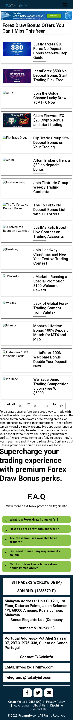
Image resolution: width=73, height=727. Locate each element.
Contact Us (38, 709)
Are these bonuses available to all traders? (33, 540)
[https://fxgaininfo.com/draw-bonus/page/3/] (54, 404)
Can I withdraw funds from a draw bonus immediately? (33, 566)
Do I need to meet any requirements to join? (35, 553)
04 (46, 406)
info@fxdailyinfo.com (35, 667)
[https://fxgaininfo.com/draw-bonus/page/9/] (62, 406)
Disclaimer (57, 705)
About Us (39, 705)
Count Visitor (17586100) (24, 702)
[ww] (36, 15)
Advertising (21, 705)
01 (20, 406)
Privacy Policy (55, 702)
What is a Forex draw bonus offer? (34, 519)
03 (35, 406)
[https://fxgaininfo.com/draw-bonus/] (8, 404)
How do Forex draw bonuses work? (34, 529)
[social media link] (27, 692)
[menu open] (65, 5)
